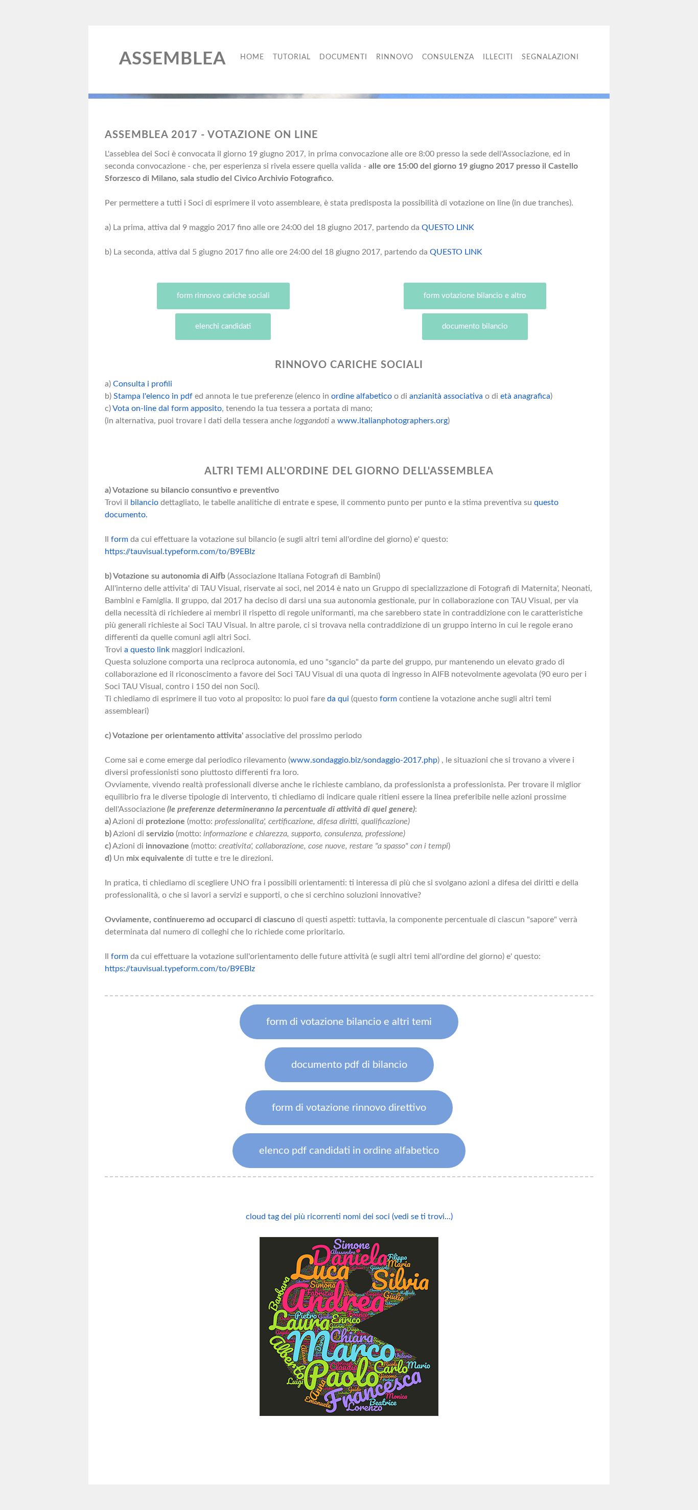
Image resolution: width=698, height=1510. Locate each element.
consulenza (448, 57)
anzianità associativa (446, 396)
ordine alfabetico (361, 396)
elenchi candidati (223, 326)
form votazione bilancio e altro (475, 296)
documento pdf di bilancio (349, 1065)
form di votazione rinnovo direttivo (349, 1108)
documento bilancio (475, 326)
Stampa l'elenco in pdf (153, 396)
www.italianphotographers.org (392, 421)
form (119, 539)
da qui (338, 699)
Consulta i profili (142, 384)
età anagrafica (525, 396)
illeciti (498, 57)
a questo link (148, 650)
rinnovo (394, 57)
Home (252, 57)
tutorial (292, 57)
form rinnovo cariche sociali (223, 296)
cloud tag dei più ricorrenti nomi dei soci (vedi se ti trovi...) (349, 1216)
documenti (343, 57)
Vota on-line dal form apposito (167, 408)
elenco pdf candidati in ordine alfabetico (349, 1151)
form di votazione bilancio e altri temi (349, 1022)
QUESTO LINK (448, 227)
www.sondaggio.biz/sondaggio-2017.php (363, 760)
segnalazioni (550, 57)
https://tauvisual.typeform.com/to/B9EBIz (180, 551)
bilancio (144, 502)
